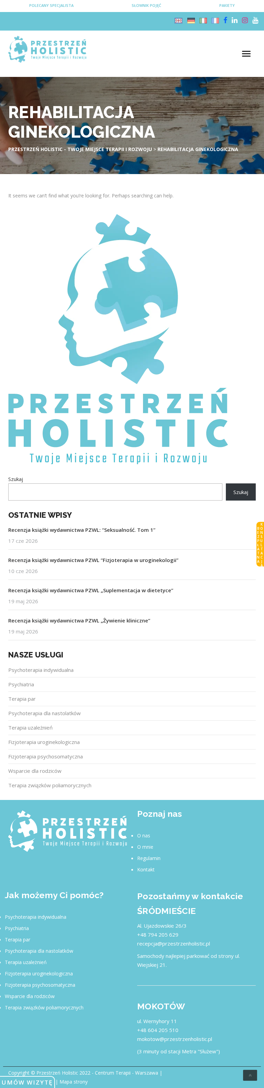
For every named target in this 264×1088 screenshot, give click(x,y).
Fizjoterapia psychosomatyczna (45, 756)
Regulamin (149, 858)
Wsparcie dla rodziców (35, 770)
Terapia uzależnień (30, 727)
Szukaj (15, 479)
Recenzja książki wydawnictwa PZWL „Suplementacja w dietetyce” (90, 590)
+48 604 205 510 (157, 1030)
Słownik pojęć (146, 5)
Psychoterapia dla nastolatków (44, 713)
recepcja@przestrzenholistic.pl (173, 943)
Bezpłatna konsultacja (259, 544)
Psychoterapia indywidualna (41, 669)
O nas (143, 835)
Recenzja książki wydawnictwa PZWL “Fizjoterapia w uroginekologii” (93, 560)
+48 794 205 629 (157, 934)
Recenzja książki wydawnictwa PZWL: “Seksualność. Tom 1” (81, 529)
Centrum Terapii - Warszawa (126, 1072)
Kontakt (146, 869)
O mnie (145, 847)
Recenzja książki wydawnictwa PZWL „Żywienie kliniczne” (79, 620)
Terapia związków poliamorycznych (49, 785)
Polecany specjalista (51, 5)
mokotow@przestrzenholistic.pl (174, 1038)
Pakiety (227, 5)
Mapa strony (73, 1081)
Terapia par (22, 698)
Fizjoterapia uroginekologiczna (44, 741)
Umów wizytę (27, 1082)
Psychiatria (21, 684)
